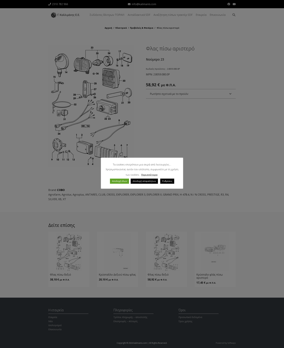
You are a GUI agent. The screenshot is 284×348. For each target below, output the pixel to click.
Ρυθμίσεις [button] (167, 181)
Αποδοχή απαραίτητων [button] (144, 181)
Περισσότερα (149, 174)
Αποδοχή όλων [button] (119, 181)
